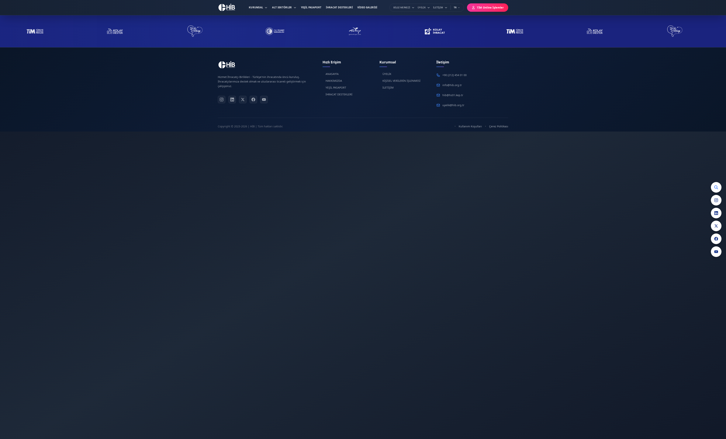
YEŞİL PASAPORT (336, 87)
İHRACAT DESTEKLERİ (339, 94)
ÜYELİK (386, 74)
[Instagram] (716, 200)
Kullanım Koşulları (470, 126)
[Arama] (716, 187)
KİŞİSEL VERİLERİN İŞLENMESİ (401, 81)
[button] (258, 7)
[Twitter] (716, 226)
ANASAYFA (332, 74)
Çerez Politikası (498, 126)
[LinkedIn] (716, 213)
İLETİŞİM (388, 87)
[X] (243, 99)
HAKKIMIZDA (334, 81)
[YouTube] (716, 251)
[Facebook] (716, 239)
